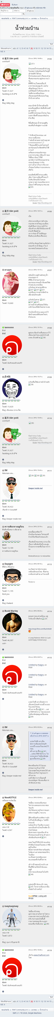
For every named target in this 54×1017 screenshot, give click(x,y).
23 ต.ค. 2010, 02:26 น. (35, 727)
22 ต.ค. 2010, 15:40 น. (35, 418)
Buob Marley (11, 610)
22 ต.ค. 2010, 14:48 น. (35, 58)
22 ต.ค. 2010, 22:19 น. (35, 526)
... (52, 48)
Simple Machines (34, 1013)
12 (42, 48)
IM (6, 470)
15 (50, 48)
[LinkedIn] (3, 649)
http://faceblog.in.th (45, 203)
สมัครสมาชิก (41, 8)
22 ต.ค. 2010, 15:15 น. (35, 270)
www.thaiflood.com (41, 955)
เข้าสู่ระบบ (28, 8)
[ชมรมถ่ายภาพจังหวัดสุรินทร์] (3, 516)
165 (1, 51)
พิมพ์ (51, 44)
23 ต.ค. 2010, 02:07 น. (35, 657)
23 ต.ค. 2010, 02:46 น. (35, 797)
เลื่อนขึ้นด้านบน (6, 1001)
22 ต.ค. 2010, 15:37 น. (35, 377)
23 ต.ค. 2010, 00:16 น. (35, 564)
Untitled (31, 665)
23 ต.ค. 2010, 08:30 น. (35, 906)
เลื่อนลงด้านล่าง (6, 48)
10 (36, 48)
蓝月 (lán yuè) (11, 58)
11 (39, 48)
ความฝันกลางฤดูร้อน (14, 526)
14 (47, 48)
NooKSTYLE (10, 797)
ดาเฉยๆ (8, 269)
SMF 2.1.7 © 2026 (20, 1013)
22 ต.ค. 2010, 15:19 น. (35, 327)
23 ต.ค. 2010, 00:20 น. (35, 611)
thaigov (41, 665)
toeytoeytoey (11, 906)
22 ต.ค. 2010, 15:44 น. (35, 470)
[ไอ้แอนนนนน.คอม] (3, 369)
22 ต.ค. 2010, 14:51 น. (35, 211)
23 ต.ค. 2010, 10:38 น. (35, 950)
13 (45, 48)
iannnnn (9, 327)
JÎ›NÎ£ (7, 376)
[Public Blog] (3, 100)
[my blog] (3, 600)
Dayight (9, 563)
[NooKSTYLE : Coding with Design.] (3, 836)
